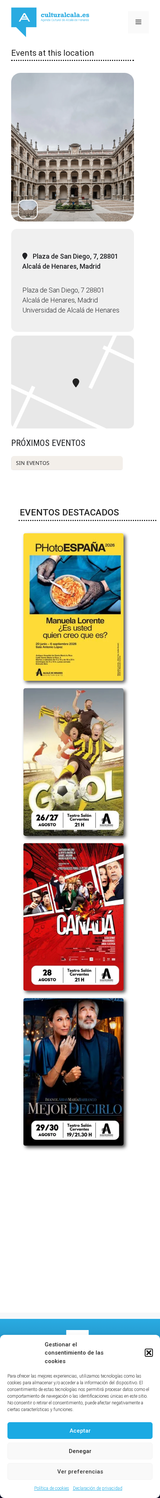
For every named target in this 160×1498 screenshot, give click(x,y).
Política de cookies (51, 1488)
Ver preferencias (80, 1471)
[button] (149, 1352)
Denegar (80, 1451)
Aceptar (80, 1430)
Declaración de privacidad (97, 1488)
